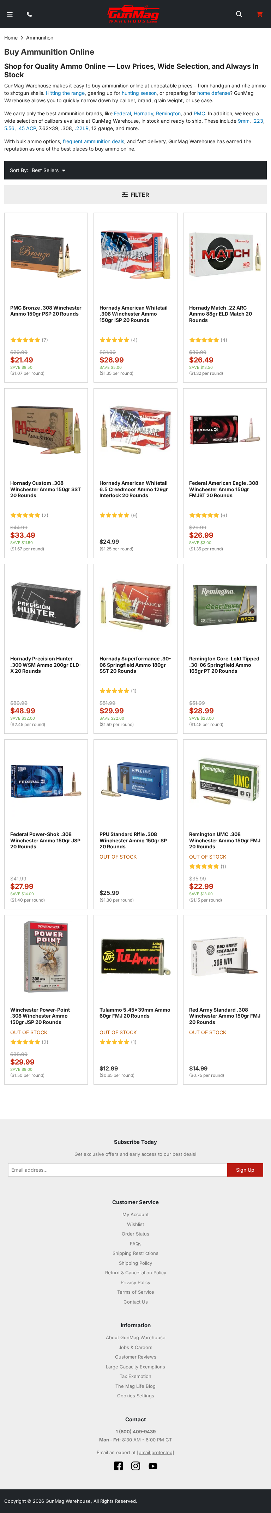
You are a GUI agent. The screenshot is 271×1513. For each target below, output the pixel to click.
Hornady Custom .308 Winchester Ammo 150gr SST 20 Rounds (45, 489)
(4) (134, 340)
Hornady (143, 113)
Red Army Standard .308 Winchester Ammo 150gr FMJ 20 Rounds (224, 1016)
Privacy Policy (135, 1282)
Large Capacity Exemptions (135, 1366)
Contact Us (136, 1302)
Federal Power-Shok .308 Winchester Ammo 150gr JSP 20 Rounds (45, 840)
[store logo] (134, 14)
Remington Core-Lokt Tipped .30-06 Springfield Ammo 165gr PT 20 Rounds (224, 664)
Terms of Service (135, 1292)
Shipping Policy (135, 1263)
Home (11, 38)
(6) (224, 515)
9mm (243, 121)
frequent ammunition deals (93, 141)
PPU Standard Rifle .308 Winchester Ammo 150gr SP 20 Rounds (133, 840)
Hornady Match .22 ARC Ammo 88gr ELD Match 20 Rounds (220, 314)
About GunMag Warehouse (135, 1337)
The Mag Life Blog (135, 1386)
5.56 (9, 128)
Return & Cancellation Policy (135, 1272)
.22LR (82, 128)
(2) (45, 515)
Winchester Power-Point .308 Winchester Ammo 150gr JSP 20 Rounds (40, 1016)
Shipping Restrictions (135, 1253)
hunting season (139, 93)
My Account (135, 1214)
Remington (168, 113)
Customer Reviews (135, 1357)
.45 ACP (26, 128)
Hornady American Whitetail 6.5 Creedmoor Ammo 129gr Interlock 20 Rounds (134, 489)
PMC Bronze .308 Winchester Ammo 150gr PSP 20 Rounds (46, 311)
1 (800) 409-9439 (136, 1431)
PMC (199, 113)
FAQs (135, 1243)
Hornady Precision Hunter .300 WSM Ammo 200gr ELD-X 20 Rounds (46, 664)
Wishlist (135, 1224)
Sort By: (19, 170)
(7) (45, 340)
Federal (122, 113)
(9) (134, 515)
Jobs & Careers (135, 1347)
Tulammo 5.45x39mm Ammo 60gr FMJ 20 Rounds (135, 1013)
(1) (134, 691)
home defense (213, 93)
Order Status (135, 1234)
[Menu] (10, 14)
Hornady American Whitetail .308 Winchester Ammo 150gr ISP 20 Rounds (134, 314)
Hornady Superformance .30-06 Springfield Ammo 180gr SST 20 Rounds (135, 664)
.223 (257, 121)
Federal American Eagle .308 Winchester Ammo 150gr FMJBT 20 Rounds (223, 489)
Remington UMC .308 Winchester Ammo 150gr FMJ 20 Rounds (224, 840)
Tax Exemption (135, 1376)
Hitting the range (65, 93)
